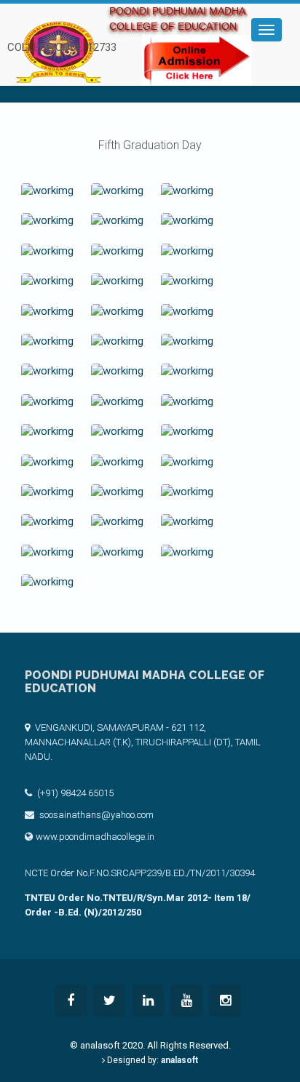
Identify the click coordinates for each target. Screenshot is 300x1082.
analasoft (179, 1060)
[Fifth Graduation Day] (47, 191)
